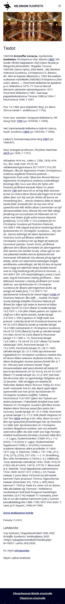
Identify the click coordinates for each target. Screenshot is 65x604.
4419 (6, 153)
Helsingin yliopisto (28, 6)
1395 (20, 121)
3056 (17, 418)
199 (14, 190)
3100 (53, 294)
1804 (26, 131)
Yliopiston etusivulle (32, 598)
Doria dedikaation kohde (18, 512)
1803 (51, 59)
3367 (46, 139)
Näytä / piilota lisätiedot (17, 557)
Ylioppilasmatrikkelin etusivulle (32, 593)
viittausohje (21, 550)
